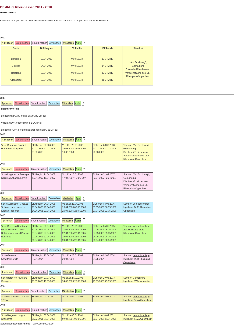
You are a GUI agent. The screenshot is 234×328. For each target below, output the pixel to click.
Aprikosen (7, 103)
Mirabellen (68, 43)
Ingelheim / (129, 281)
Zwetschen (55, 43)
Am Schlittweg (130, 229)
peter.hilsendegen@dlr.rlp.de (15, 323)
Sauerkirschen (39, 43)
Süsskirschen (22, 43)
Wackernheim (142, 281)
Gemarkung (139, 277)
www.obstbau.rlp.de (43, 323)
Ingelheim (128, 207)
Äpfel (78, 43)
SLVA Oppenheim (143, 300)
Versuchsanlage (141, 204)
